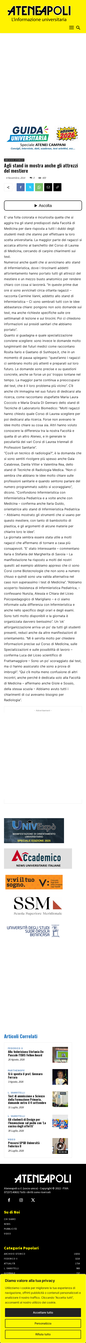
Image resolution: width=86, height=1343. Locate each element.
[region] (43, 1308)
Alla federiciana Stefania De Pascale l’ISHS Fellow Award (26, 1053)
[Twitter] (30, 187)
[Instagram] (21, 1200)
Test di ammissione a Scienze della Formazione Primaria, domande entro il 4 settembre (27, 1099)
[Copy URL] (57, 187)
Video (11, 1139)
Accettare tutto (43, 1312)
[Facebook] (21, 187)
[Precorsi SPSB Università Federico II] (60, 1146)
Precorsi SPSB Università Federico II (24, 1144)
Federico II (15, 1048)
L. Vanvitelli (16, 1092)
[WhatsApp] (39, 187)
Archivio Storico (14, 160)
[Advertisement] (43, 80)
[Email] (48, 187)
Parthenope (16, 1070)
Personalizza (43, 1323)
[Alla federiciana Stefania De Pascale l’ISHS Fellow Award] (60, 1055)
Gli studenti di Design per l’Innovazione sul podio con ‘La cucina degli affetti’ (27, 1122)
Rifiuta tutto (43, 1334)
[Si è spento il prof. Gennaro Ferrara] (60, 1077)
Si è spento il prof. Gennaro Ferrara (25, 1075)
